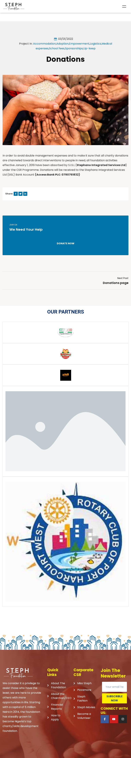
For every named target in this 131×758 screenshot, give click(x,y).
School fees (56, 48)
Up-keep (89, 48)
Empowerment (79, 44)
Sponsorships (74, 48)
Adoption (62, 44)
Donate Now (65, 243)
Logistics (95, 44)
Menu (124, 6)
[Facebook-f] (105, 719)
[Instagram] (123, 719)
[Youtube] (114, 719)
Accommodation (44, 44)
